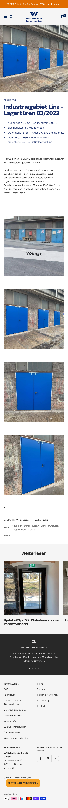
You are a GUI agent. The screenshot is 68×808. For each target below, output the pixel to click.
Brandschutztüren (50, 525)
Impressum (9, 694)
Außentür (10, 100)
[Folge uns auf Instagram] (47, 758)
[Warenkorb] (62, 16)
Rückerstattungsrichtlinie (16, 738)
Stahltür (32, 529)
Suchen (41, 689)
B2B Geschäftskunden (15, 726)
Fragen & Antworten (47, 694)
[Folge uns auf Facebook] (40, 758)
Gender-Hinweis (12, 732)
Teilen (7, 535)
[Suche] (11, 16)
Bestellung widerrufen (23, 783)
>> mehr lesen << (53, 4)
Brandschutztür (31, 525)
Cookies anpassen (13, 715)
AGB (6, 689)
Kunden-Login (44, 700)
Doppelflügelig (19, 529)
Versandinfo (10, 721)
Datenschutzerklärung (15, 709)
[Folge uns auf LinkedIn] (55, 758)
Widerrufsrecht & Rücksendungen (12, 702)
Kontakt (41, 706)
